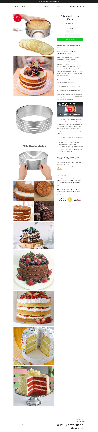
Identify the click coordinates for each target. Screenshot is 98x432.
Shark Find (20, 6)
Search (15, 419)
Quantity (62, 36)
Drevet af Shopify (80, 421)
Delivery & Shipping (18, 424)
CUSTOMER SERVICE (58, 6)
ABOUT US (72, 6)
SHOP (46, 6)
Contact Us (16, 422)
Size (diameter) (69, 28)
